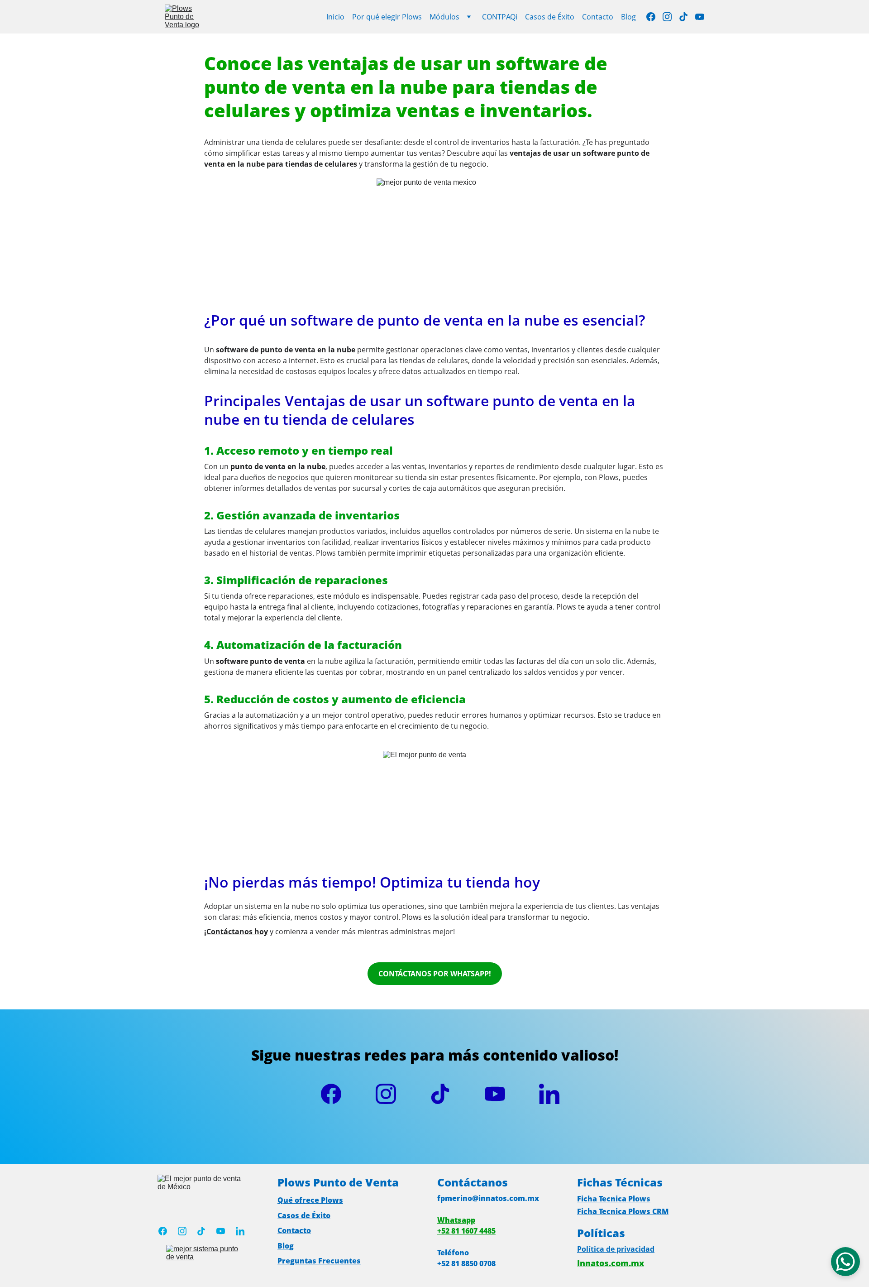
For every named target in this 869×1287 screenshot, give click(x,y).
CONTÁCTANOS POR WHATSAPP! (434, 974)
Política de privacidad (615, 1249)
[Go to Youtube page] (699, 16)
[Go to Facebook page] (654, 16)
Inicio (335, 17)
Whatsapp (456, 1220)
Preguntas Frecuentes (319, 1261)
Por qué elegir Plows (387, 17)
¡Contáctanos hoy (236, 931)
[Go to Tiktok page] (687, 16)
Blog (628, 17)
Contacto (597, 17)
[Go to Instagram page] (671, 16)
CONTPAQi (499, 17)
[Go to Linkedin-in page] (549, 1094)
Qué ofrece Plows (310, 1200)
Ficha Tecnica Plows (613, 1199)
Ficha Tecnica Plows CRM (622, 1211)
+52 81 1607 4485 (466, 1231)
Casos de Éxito (549, 17)
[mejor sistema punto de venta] (205, 1255)
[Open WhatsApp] (845, 1261)
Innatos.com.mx (610, 1263)
